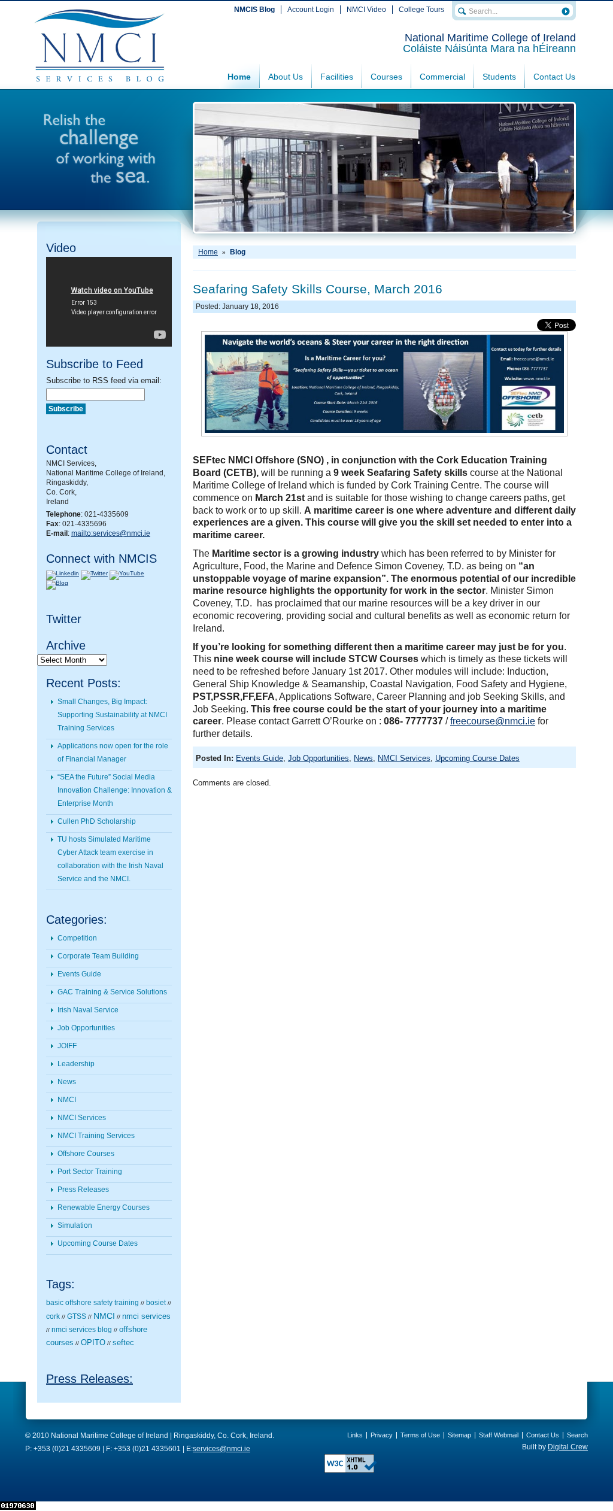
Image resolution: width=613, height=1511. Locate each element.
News (66, 1082)
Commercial (442, 76)
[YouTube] (127, 573)
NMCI (66, 1100)
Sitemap (459, 1435)
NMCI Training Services (96, 1135)
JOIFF (67, 1046)
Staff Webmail (498, 1435)
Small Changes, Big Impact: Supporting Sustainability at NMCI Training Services (112, 714)
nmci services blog (81, 1329)
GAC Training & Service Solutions (112, 992)
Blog (237, 252)
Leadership (76, 1064)
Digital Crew (568, 1447)
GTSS (76, 1316)
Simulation (74, 1225)
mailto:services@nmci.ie (110, 533)
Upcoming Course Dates (97, 1243)
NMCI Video (366, 9)
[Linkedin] (62, 573)
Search (577, 1435)
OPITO (93, 1343)
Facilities (336, 76)
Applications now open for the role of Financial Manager (112, 752)
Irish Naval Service (88, 1010)
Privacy (382, 1435)
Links (355, 1435)
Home (239, 76)
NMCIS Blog (254, 9)
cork (53, 1316)
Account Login (310, 9)
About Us (285, 76)
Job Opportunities (86, 1028)
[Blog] (57, 582)
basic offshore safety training (92, 1302)
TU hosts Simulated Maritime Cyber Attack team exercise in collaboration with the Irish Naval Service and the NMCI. (110, 859)
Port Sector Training (89, 1171)
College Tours (421, 9)
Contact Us (554, 76)
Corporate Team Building (98, 956)
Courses (386, 76)
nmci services (146, 1316)
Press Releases (83, 1189)
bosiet (156, 1302)
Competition (77, 938)
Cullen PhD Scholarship (96, 821)
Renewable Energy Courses (103, 1207)
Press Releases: (89, 1378)
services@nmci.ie (221, 1449)
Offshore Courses (85, 1153)
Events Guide (79, 974)
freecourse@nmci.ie (492, 721)
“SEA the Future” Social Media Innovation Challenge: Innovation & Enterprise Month (114, 790)
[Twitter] (94, 573)
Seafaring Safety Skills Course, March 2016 (317, 289)
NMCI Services (81, 1117)
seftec (123, 1343)
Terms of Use (420, 1435)
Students (499, 76)
